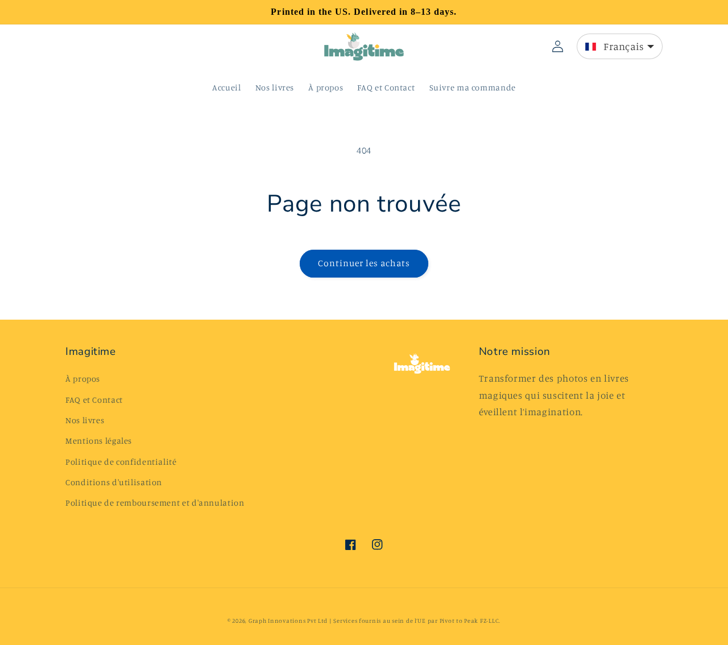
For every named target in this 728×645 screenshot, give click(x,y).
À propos (82, 378)
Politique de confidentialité (121, 461)
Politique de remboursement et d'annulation (154, 502)
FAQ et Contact (94, 399)
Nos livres (84, 420)
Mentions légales (98, 440)
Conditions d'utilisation (113, 482)
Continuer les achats (364, 263)
